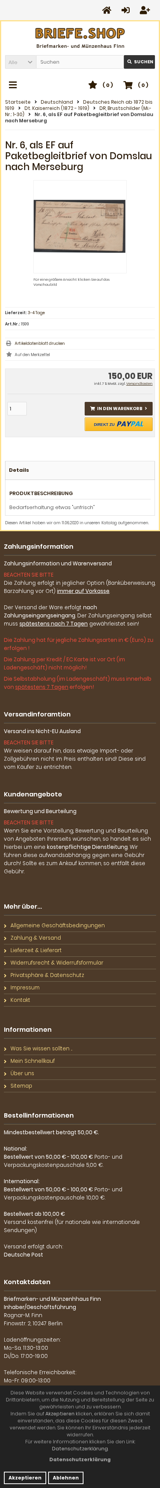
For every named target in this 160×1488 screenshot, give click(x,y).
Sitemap (21, 1086)
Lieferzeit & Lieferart (36, 950)
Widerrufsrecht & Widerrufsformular (56, 963)
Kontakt (20, 1000)
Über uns (22, 1073)
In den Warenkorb (119, 409)
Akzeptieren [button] (25, 1477)
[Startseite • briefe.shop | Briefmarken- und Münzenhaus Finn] (80, 38)
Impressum (25, 987)
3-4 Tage (36, 313)
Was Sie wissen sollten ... (41, 1048)
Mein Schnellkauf (32, 1061)
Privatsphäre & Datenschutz (47, 975)
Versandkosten (139, 383)
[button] (20, 62)
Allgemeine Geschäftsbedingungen (57, 925)
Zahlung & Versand (35, 938)
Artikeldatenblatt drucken (40, 343)
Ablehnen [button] (66, 1477)
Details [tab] (19, 470)
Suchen (139, 62)
